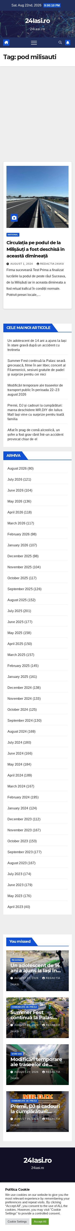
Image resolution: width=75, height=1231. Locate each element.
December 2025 (20, 556)
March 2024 (16, 786)
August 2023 (17, 863)
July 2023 (15, 874)
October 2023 (18, 841)
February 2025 (19, 666)
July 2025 (15, 611)
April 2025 (15, 644)
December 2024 (20, 687)
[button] (60, 42)
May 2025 (15, 633)
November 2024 (20, 698)
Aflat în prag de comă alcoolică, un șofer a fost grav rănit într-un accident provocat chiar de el (35, 434)
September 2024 (20, 720)
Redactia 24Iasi (52, 263)
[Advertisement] (37, 105)
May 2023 (15, 896)
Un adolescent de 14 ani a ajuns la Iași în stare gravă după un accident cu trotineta (37, 345)
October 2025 (18, 578)
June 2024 (16, 753)
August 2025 (17, 600)
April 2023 (15, 907)
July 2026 (15, 479)
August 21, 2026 (26, 1025)
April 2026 (15, 512)
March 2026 (16, 523)
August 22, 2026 (26, 978)
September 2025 (20, 589)
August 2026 (17, 468)
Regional (17, 960)
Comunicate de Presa (24, 1007)
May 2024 (15, 764)
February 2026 (19, 534)
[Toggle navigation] (34, 42)
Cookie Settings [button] (17, 1221)
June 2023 (16, 885)
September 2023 (20, 852)
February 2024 (19, 797)
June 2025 (16, 622)
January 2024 (18, 808)
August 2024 (17, 731)
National (13, 234)
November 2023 (20, 830)
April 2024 (15, 775)
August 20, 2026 (26, 1118)
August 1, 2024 (22, 263)
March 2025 (16, 655)
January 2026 (18, 545)
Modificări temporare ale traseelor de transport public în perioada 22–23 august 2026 (35, 390)
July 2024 (15, 742)
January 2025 (18, 676)
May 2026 (15, 501)
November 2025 (20, 567)
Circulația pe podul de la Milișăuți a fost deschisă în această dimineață (35, 249)
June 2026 (16, 490)
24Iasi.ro (37, 21)
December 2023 (20, 819)
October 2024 (18, 709)
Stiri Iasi (17, 1054)
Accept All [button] (40, 1221)
